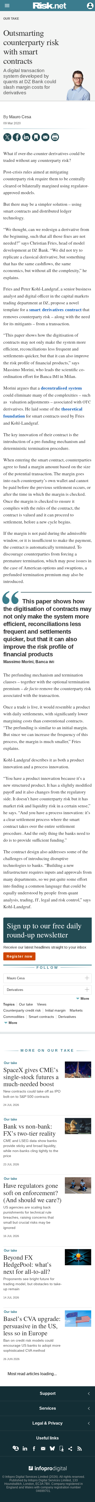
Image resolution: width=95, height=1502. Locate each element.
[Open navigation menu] (5, 6)
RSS (80, 1449)
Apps (61, 1449)
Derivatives (67, 1017)
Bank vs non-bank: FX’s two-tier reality (29, 1130)
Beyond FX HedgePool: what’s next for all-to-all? (27, 1264)
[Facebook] (17, 137)
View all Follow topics (16, 1449)
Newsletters (43, 1449)
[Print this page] (55, 137)
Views (41, 1004)
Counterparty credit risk (22, 1010)
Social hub (70, 1449)
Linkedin (25, 1449)
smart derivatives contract (55, 309)
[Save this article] (36, 137)
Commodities (13, 1017)
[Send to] (45, 137)
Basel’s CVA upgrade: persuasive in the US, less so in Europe (32, 1325)
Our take (11, 18)
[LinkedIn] (26, 137)
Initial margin (55, 1010)
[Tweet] (7, 137)
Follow (47, 967)
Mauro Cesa (20, 116)
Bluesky (52, 1449)
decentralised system (61, 388)
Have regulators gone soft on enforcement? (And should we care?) (32, 1192)
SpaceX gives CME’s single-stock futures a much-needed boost (31, 1076)
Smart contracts (41, 1017)
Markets (76, 1010)
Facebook (34, 1449)
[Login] (89, 5)
